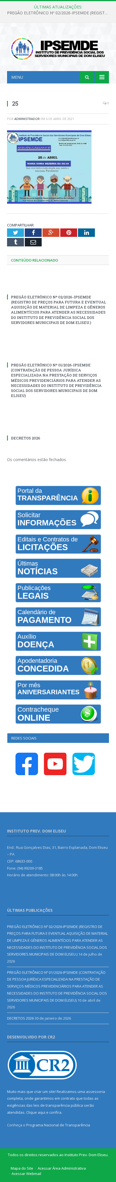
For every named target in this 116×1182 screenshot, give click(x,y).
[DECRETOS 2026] (58, 428)
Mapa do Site (22, 1168)
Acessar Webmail (26, 1173)
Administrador (27, 119)
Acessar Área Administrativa (62, 1168)
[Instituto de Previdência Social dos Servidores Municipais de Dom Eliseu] (58, 48)
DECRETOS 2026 (25, 438)
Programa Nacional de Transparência (58, 1124)
